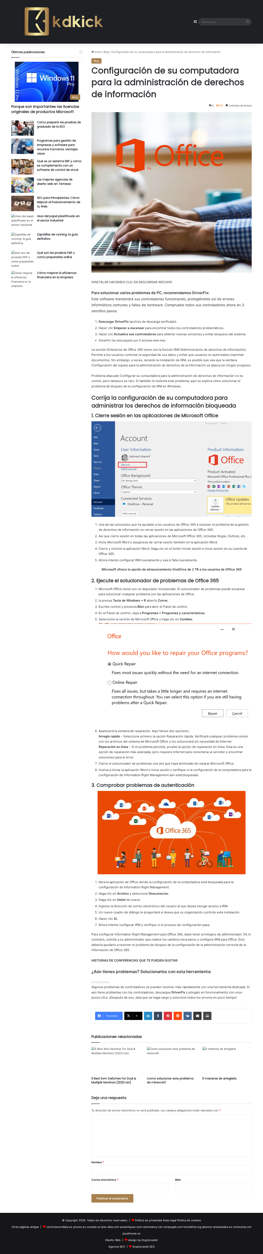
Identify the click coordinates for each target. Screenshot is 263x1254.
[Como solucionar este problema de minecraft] (171, 1061)
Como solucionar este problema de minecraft (170, 1080)
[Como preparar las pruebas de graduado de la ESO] (22, 128)
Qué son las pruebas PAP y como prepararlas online (56, 255)
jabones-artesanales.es (217, 1226)
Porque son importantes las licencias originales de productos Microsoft (45, 109)
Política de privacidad (148, 1220)
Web (178, 1179)
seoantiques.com (131, 1226)
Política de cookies (189, 1220)
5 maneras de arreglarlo (219, 1078)
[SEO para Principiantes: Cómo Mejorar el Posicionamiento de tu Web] (22, 203)
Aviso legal (169, 1220)
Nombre (97, 1162)
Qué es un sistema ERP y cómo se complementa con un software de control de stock (59, 165)
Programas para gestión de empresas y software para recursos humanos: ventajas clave (57, 147)
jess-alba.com (110, 1226)
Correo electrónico (104, 1179)
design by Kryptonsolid (143, 1240)
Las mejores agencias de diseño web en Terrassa (55, 181)
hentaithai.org (192, 1226)
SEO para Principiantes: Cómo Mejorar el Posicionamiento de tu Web (58, 202)
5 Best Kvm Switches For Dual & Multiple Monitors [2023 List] (113, 1080)
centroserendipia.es (59, 1226)
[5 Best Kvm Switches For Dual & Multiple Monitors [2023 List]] (116, 1061)
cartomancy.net (153, 1226)
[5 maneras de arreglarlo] (227, 1061)
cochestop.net (242, 1226)
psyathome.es (131, 1233)
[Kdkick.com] (63, 22)
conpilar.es (93, 1226)
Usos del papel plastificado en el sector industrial (58, 218)
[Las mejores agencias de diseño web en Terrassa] (22, 185)
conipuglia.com (172, 1226)
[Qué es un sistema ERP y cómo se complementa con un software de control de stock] (22, 167)
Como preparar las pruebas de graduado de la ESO (59, 124)
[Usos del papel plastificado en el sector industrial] (22, 221)
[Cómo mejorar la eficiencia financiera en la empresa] (22, 279)
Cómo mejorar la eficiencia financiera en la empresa (56, 275)
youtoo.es (79, 1226)
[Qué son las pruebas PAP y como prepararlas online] (22, 259)
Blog (106, 52)
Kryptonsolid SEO (144, 1246)
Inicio (97, 52)
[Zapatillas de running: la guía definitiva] (22, 240)
